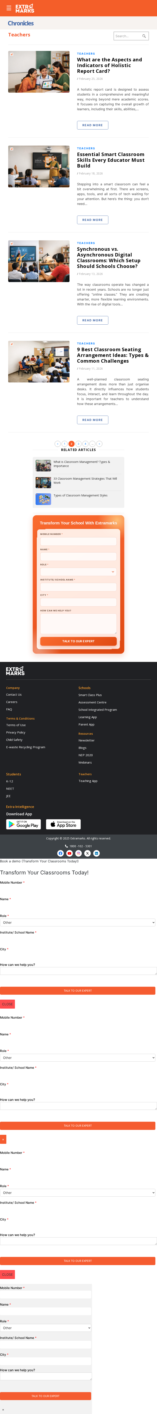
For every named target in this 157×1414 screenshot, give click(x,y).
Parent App (86, 724)
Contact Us (14, 694)
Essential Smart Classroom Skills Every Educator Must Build (111, 160)
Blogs (82, 748)
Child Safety (14, 740)
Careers (11, 702)
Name (44, 549)
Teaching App (88, 781)
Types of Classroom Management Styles (81, 495)
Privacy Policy (15, 732)
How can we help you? (55, 610)
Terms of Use (16, 725)
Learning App (87, 717)
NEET (10, 788)
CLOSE (7, 1004)
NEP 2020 (85, 755)
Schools (84, 688)
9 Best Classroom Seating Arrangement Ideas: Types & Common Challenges (113, 355)
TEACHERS (86, 53)
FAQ (9, 709)
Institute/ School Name (57, 579)
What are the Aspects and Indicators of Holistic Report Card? (109, 65)
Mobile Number (51, 534)
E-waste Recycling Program (25, 747)
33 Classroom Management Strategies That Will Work (85, 481)
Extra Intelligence (20, 806)
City (44, 595)
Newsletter (86, 740)
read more (92, 125)
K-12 (9, 781)
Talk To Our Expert (78, 641)
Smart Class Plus (90, 695)
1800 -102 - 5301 (80, 846)
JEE (8, 796)
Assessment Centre (92, 702)
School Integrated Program (97, 710)
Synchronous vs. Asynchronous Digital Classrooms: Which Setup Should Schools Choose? (109, 257)
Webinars (85, 762)
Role (44, 564)
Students (13, 774)
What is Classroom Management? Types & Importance (82, 464)
